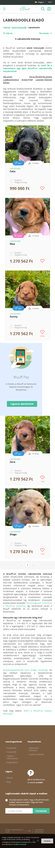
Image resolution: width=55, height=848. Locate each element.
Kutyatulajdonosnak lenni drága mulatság (25, 669)
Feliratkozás (41, 811)
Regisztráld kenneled (33, 749)
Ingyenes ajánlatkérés (22, 403)
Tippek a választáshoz (12, 757)
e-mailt (39, 782)
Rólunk (10, 778)
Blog (9, 782)
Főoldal (6, 27)
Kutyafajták (11, 748)
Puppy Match (12, 762)
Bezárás (47, 841)
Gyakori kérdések (36, 754)
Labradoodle (15, 168)
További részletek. (20, 844)
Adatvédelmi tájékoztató (39, 831)
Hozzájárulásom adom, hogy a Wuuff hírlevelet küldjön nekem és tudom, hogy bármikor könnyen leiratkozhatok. (29, 802)
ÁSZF (29, 831)
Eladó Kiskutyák (19, 27)
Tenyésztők (11, 752)
